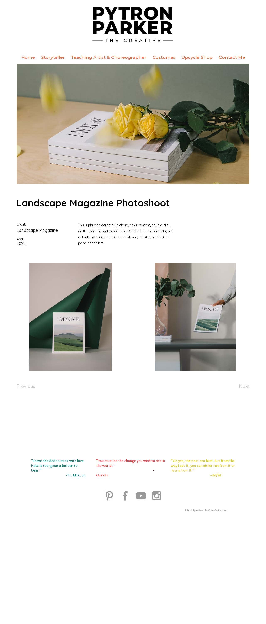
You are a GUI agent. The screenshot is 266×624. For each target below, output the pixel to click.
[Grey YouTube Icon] (141, 496)
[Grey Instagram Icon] (156, 496)
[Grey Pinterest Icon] (109, 496)
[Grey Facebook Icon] (125, 496)
